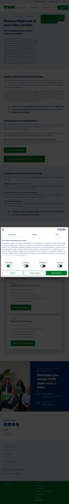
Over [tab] (57, 234)
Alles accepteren (56, 273)
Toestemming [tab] (12, 234)
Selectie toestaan (35, 273)
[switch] (26, 266)
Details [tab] (34, 234)
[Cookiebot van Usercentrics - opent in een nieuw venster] (59, 229)
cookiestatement (21, 255)
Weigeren (12, 273)
